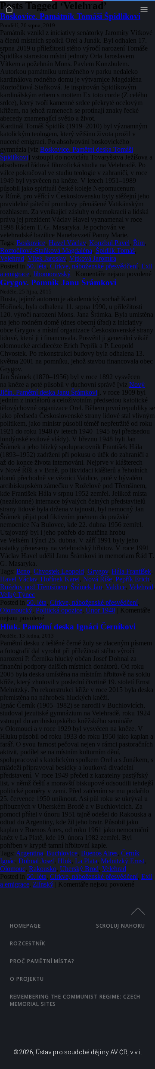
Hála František (131, 571)
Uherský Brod (79, 868)
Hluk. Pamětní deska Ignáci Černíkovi (68, 626)
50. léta (36, 266)
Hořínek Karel (60, 579)
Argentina (29, 853)
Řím (139, 242)
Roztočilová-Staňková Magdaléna (46, 250)
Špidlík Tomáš (115, 250)
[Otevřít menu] (146, 11)
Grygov (97, 571)
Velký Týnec (17, 594)
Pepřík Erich (132, 579)
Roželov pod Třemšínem (33, 586)
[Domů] (11, 11)
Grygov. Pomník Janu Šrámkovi (58, 282)
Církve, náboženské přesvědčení (94, 266)
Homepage (25, 925)
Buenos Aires (99, 853)
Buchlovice (62, 853)
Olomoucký (16, 610)
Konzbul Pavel (109, 242)
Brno (23, 571)
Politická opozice (59, 610)
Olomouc (12, 868)
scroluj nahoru (120, 925)
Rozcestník (27, 943)
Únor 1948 (100, 610)
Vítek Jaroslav (47, 258)
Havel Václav (67, 242)
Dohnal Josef (36, 861)
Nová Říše (97, 579)
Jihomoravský (52, 274)
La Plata (86, 861)
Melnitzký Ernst (122, 861)
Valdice (115, 586)
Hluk (64, 861)
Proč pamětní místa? (42, 961)
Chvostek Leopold (59, 571)
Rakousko (42, 868)
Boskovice (30, 242)
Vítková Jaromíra (92, 258)
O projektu (27, 979)
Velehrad (12, 258)
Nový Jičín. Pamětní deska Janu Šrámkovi (72, 388)
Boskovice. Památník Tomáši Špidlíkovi (70, 16)
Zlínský (43, 884)
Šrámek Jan (86, 586)
